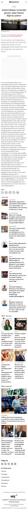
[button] (21, 499)
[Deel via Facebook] (10, 192)
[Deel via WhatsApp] (6, 192)
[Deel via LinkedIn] (17, 192)
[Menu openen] (2, 2)
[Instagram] (12, 464)
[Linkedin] (5, 464)
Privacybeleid (12, 499)
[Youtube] (15, 464)
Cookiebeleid (5, 499)
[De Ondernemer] (14, 2)
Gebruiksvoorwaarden (14, 501)
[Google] (2, 464)
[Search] (26, 2)
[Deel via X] (14, 192)
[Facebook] (9, 464)
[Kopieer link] (2, 192)
